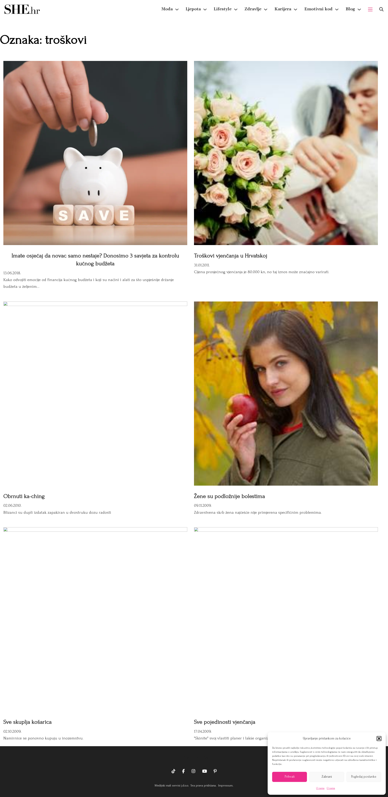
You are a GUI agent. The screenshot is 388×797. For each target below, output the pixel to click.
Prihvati (290, 777)
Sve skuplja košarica (27, 722)
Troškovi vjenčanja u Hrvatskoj (230, 255)
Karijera (282, 9)
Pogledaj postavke (363, 777)
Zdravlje (253, 9)
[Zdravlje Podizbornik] (266, 9)
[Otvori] (381, 9)
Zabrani (327, 777)
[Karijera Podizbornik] (295, 9)
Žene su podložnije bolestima (229, 496)
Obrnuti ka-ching (24, 496)
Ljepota (193, 9)
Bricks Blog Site (194, 757)
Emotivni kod (318, 9)
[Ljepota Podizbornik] (205, 9)
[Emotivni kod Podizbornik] (337, 9)
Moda (167, 9)
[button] (379, 738)
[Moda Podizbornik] (177, 9)
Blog (350, 9)
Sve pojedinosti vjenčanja (224, 722)
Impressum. (225, 785)
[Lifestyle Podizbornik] (236, 9)
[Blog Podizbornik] (359, 9)
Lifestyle (222, 9)
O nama (320, 788)
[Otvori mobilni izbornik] (370, 9)
